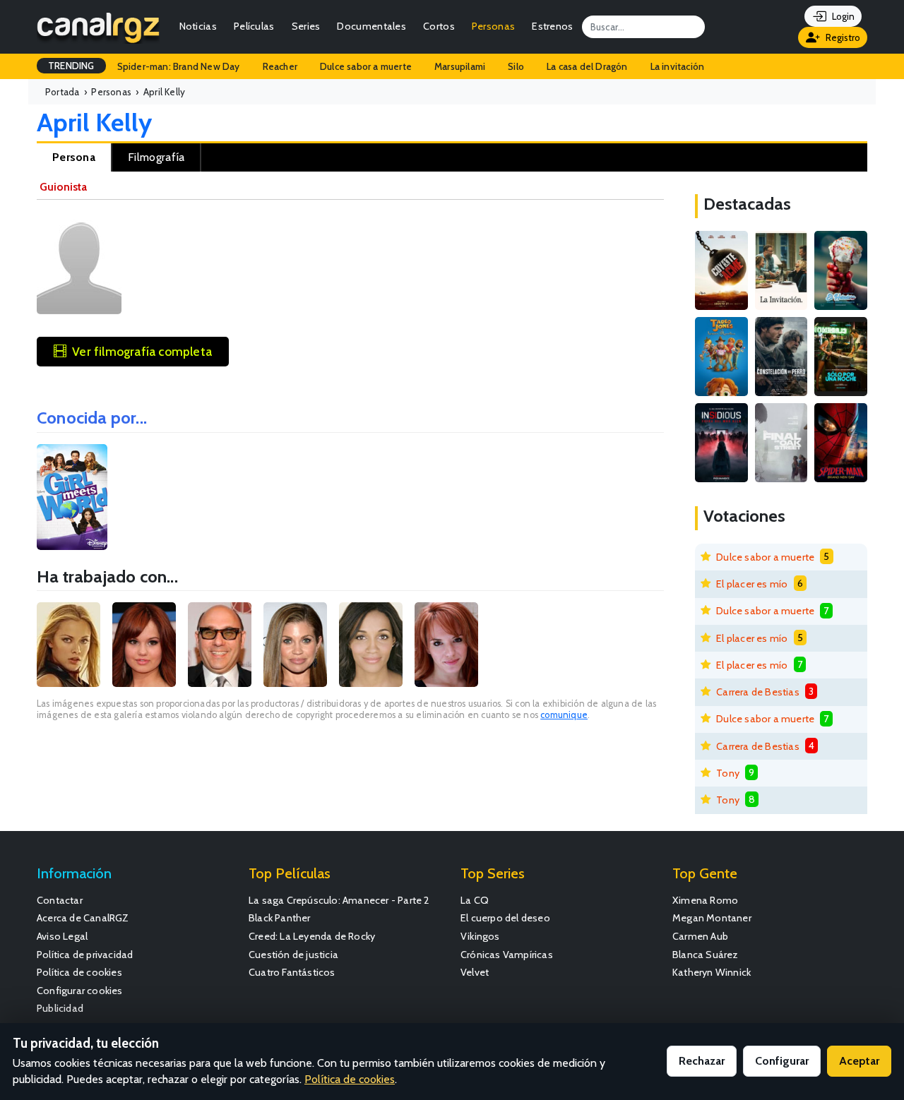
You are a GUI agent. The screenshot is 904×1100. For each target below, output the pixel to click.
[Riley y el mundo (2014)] (72, 497)
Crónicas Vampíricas (506, 954)
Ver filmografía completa (142, 351)
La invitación (677, 66)
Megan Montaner (711, 917)
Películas (254, 26)
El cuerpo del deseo (505, 917)
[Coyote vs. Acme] (721, 270)
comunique (564, 715)
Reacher (280, 66)
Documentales (371, 26)
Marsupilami (459, 66)
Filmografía (156, 157)
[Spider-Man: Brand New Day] (840, 442)
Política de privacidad (85, 954)
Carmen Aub (700, 936)
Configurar (782, 1061)
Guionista (63, 186)
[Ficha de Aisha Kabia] (371, 644)
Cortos (439, 26)
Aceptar (859, 1061)
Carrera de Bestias (757, 692)
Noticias (198, 26)
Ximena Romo (705, 900)
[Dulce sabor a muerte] (840, 270)
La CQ (474, 900)
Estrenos (552, 26)
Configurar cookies (80, 990)
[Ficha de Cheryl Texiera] (446, 644)
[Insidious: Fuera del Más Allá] (721, 442)
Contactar (60, 900)
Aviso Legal (62, 936)
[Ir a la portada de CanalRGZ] (98, 26)
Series (306, 26)
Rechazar (702, 1061)
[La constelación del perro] (781, 356)
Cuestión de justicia (293, 954)
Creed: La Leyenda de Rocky (312, 936)
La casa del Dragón (587, 66)
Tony (727, 773)
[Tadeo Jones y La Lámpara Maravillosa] (721, 356)
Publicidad (60, 1008)
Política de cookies (79, 972)
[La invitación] (781, 270)
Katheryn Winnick (711, 972)
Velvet (474, 972)
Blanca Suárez (705, 954)
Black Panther (280, 917)
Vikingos (480, 936)
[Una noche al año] (840, 356)
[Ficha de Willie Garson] (219, 644)
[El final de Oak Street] (781, 442)
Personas (493, 26)
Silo (516, 66)
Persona (73, 157)
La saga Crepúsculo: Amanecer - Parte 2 (339, 900)
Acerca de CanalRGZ (83, 917)
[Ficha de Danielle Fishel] (295, 644)
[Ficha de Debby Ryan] (144, 644)
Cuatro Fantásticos (292, 972)
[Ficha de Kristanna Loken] (68, 644)
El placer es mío (751, 584)
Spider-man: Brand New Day (178, 66)
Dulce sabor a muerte (366, 66)
